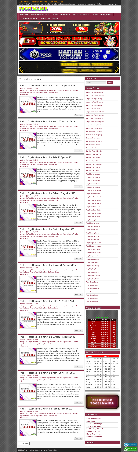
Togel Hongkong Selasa (93, 213)
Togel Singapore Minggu (93, 246)
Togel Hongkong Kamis (93, 200)
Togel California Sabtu (51, 308)
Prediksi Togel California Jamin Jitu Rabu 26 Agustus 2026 (47, 157)
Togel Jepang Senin (92, 239)
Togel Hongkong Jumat (93, 197)
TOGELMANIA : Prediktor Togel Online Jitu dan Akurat (40, 1)
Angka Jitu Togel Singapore (95, 102)
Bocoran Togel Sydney (60, 15)
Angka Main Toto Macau (94, 128)
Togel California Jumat (51, 92)
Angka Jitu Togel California (29, 90)
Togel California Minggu (51, 272)
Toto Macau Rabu (91, 292)
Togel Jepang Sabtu (92, 233)
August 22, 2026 (33, 268)
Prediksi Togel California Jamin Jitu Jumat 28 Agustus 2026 (47, 85)
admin (23, 88)
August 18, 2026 (33, 411)
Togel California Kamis (51, 128)
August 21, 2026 (33, 304)
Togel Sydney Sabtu (92, 272)
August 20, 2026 (33, 339)
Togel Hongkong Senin (93, 216)
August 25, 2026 (33, 160)
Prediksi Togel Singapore (94, 164)
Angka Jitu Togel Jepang (94, 99)
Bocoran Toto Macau (80, 15)
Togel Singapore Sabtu (93, 252)
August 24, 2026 (33, 196)
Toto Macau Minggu (92, 288)
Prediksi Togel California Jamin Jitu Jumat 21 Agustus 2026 (47, 337)
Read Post (78, 115)
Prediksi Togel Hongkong (94, 154)
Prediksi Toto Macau (92, 171)
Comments (24, 95)
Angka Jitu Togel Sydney (94, 105)
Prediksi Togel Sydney (93, 167)
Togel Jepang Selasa (92, 236)
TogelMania (24, 15)
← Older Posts (24, 443)
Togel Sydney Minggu (93, 266)
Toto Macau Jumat (92, 282)
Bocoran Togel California (39, 15)
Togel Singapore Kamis (93, 243)
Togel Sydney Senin (92, 279)
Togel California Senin (51, 236)
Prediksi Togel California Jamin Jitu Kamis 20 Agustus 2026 (47, 372)
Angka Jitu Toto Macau (93, 108)
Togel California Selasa (51, 200)
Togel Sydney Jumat (92, 259)
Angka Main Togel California (47, 90)
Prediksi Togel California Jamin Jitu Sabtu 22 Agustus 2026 (47, 301)
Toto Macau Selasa (92, 298)
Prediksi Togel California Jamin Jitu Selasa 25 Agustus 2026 (47, 193)
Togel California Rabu (50, 164)
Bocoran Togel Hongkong (49, 18)
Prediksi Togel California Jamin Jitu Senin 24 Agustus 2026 (47, 229)
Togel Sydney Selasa (93, 275)
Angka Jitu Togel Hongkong (95, 95)
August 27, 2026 (33, 88)
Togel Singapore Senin (93, 256)
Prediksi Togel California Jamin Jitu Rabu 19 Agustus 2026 (47, 408)
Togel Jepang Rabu (92, 229)
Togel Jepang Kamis (92, 223)
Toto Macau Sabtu (92, 295)
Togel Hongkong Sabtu (93, 210)
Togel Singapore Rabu (93, 249)
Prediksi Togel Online (36, 92)
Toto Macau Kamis (92, 285)
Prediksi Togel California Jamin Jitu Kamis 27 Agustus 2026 (47, 121)
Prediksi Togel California (93, 151)
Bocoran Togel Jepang (27, 18)
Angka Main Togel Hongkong (95, 115)
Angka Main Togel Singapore (95, 121)
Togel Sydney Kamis (92, 262)
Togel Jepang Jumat (92, 220)
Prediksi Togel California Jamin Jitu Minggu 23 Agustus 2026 (48, 265)
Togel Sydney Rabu (92, 269)
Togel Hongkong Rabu (93, 207)
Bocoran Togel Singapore (101, 15)
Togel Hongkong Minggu (93, 203)
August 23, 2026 (33, 232)
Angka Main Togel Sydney (94, 125)
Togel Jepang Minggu (93, 226)
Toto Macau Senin (92, 301)
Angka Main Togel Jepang (94, 118)
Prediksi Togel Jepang (93, 157)
